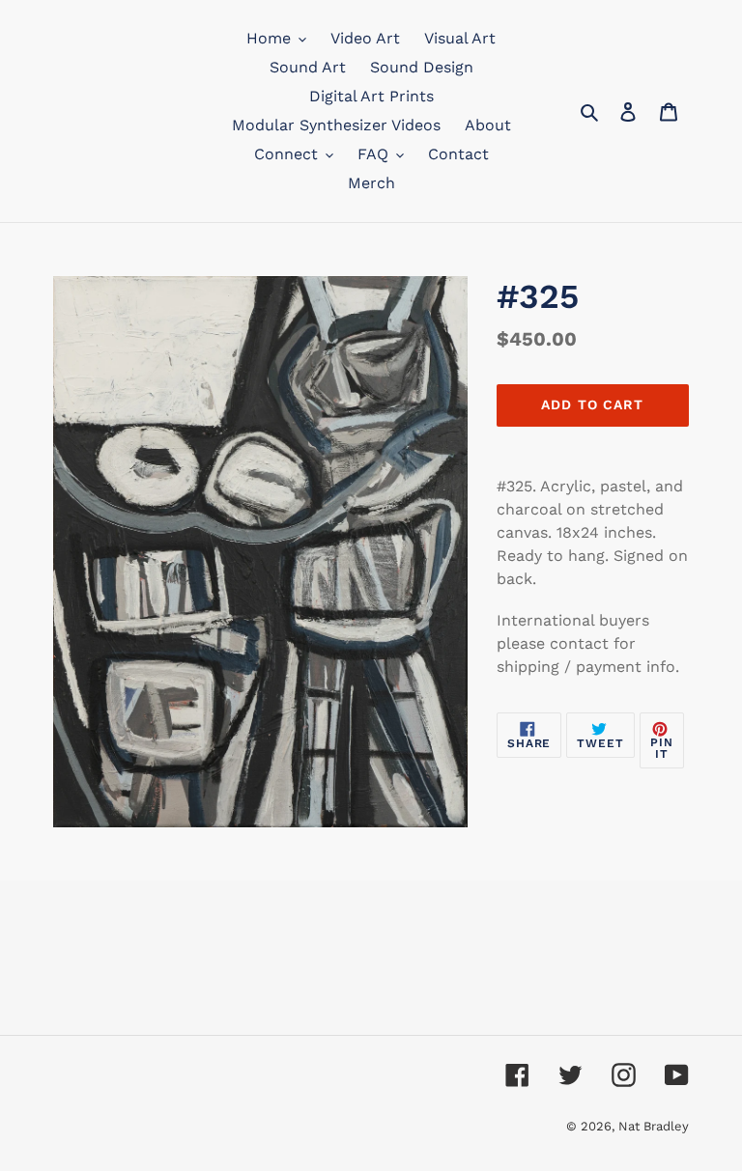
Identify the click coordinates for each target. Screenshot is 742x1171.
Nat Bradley (653, 1126)
